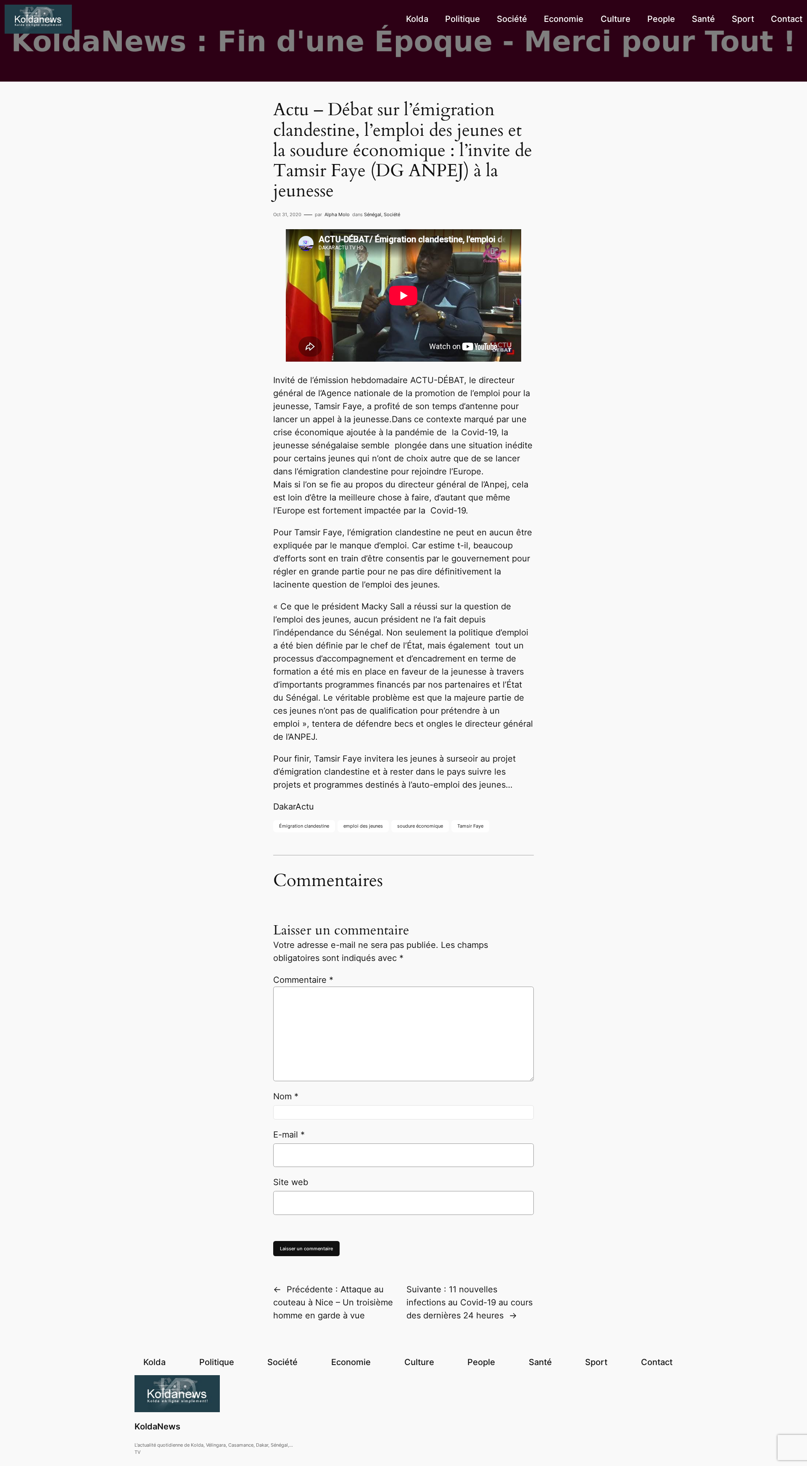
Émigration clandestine (304, 826)
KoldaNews (157, 1426)
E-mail (289, 1135)
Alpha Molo (337, 214)
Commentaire (303, 980)
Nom (285, 1096)
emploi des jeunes (363, 826)
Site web (290, 1182)
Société (392, 214)
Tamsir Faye (470, 826)
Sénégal (372, 214)
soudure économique (420, 826)
